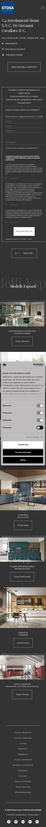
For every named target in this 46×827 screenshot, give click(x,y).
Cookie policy (20, 815)
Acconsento (13, 205)
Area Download (23, 781)
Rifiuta (23, 460)
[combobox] (24, 116)
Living (23, 743)
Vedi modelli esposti (24, 67)
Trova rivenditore (23, 760)
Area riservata (23, 787)
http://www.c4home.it (15, 49)
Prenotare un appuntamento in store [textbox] (24, 116)
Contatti (23, 776)
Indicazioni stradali (14, 55)
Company (23, 771)
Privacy (23, 239)
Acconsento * (14, 178)
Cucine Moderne (23, 733)
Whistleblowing (23, 792)
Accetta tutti (23, 445)
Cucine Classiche (23, 738)
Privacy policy (33, 815)
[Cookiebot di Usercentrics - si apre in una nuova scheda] (33, 364)
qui (6, 173)
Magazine (23, 754)
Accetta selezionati (23, 452)
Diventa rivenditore (23, 765)
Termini (29, 239)
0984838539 (11, 43)
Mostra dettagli (32, 437)
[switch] (40, 413)
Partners (23, 749)
